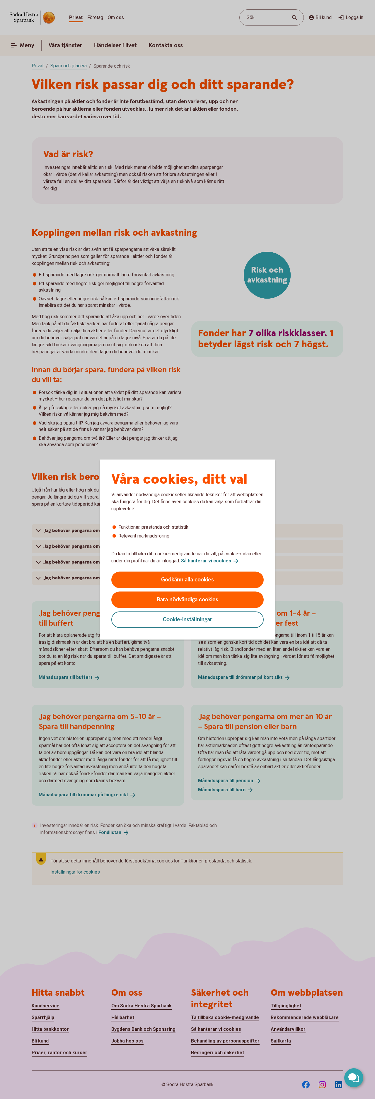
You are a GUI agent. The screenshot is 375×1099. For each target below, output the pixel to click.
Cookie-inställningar (187, 619)
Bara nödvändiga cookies (187, 599)
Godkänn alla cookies (187, 579)
